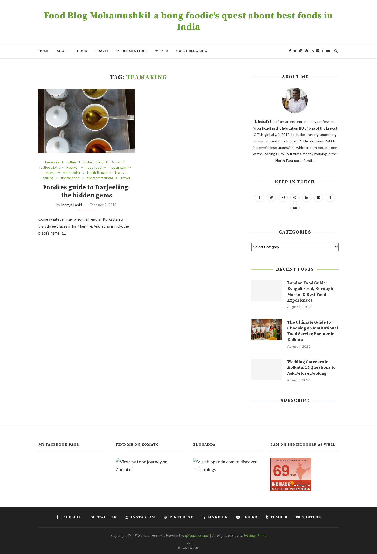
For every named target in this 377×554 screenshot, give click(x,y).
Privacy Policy (255, 535)
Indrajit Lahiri (71, 204)
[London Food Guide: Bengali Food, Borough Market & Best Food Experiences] (266, 290)
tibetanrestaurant (100, 178)
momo (51, 173)
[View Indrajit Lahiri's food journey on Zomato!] (150, 461)
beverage (52, 162)
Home (43, 51)
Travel (102, 51)
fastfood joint (49, 167)
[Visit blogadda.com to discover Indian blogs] (227, 461)
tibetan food (70, 178)
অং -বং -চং (161, 51)
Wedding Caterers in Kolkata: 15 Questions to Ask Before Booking (311, 367)
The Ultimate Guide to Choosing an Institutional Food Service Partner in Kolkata (312, 331)
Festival (72, 167)
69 (281, 470)
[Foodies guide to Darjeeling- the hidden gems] (86, 121)
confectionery (93, 162)
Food (82, 51)
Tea (117, 173)
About (63, 51)
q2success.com (197, 535)
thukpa (48, 178)
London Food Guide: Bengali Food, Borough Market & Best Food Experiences (310, 291)
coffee (71, 162)
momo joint (71, 173)
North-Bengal (97, 173)
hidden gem (117, 167)
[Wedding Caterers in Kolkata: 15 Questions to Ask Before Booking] (266, 369)
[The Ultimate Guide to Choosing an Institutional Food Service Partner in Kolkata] (266, 329)
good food (94, 167)
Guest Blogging (191, 51)
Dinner (116, 162)
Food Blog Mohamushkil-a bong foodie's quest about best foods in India (188, 21)
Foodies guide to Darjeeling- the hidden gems (86, 191)
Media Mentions (132, 51)
